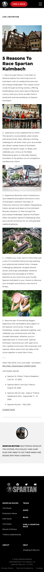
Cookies (39, 568)
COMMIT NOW (29, 366)
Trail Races (6, 508)
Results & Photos (9, 529)
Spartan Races (10, 503)
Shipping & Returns (31, 550)
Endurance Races (9, 513)
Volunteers (7, 524)
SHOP (25, 510)
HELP (25, 545)
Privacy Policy (7, 568)
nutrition (13, 17)
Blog (25, 517)
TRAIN (26, 503)
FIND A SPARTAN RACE (31, 525)
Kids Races (7, 519)
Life (4, 17)
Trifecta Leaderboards (11, 534)
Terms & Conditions (24, 568)
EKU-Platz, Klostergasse (12, 366)
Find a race (19, 4)
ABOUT (5, 545)
